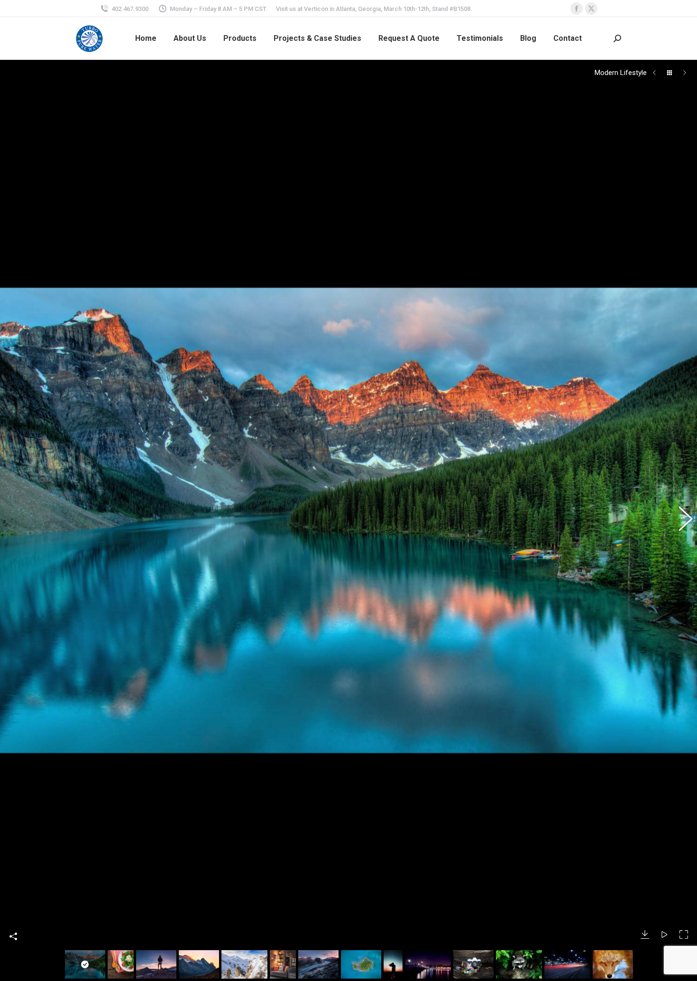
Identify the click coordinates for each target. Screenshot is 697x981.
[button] (16, 520)
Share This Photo (13, 936)
